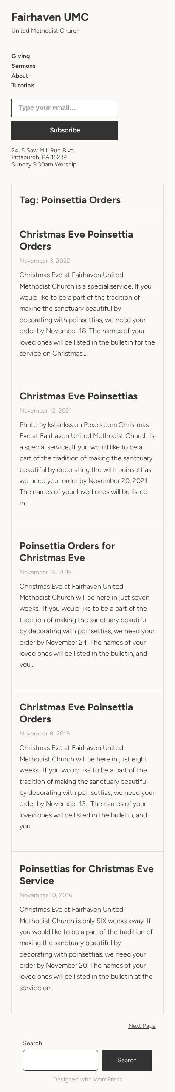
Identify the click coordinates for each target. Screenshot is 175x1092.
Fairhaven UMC (50, 17)
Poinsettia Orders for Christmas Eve (67, 552)
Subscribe (65, 130)
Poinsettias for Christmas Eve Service (87, 875)
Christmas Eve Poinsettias (79, 396)
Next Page (142, 1026)
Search (32, 1043)
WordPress (107, 1079)
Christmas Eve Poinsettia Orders (76, 240)
